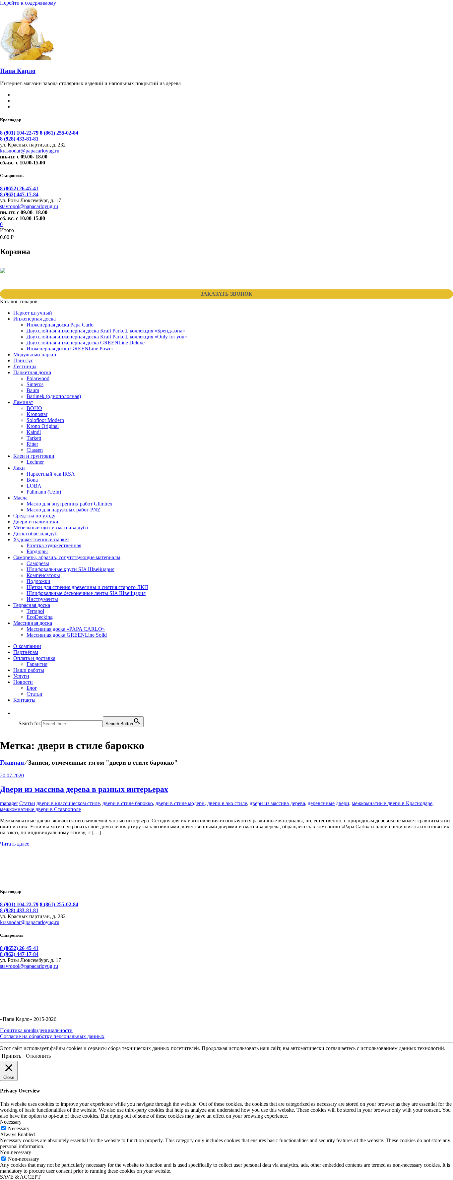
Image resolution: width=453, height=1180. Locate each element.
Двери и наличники (35, 521)
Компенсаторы (43, 575)
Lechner (35, 462)
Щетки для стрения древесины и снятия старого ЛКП (87, 587)
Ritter (32, 444)
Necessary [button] (11, 1122)
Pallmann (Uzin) (44, 492)
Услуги (21, 676)
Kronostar (37, 414)
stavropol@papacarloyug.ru (29, 206)
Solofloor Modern (45, 420)
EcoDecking (40, 617)
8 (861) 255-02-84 (59, 133)
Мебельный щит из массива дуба (50, 527)
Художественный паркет (41, 539)
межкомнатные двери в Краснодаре (392, 803)
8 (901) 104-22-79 (20, 133)
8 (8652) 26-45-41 (19, 188)
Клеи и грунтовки (33, 456)
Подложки (38, 581)
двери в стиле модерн (180, 803)
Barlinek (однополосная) (54, 396)
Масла (20, 498)
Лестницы (24, 366)
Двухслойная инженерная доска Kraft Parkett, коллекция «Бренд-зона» (106, 330)
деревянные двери (328, 803)
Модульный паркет (35, 354)
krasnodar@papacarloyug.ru (29, 150)
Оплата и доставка (34, 658)
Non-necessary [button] (15, 1152)
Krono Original (43, 426)
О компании (27, 646)
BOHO (34, 408)
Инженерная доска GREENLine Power (70, 348)
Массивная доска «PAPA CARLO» (66, 629)
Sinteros (35, 384)
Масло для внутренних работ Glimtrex (69, 503)
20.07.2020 (12, 775)
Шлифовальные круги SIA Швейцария (70, 569)
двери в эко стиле (227, 803)
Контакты (24, 700)
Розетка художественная (54, 545)
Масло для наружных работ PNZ (63, 509)
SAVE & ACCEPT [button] (20, 1177)
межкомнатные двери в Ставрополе (40, 809)
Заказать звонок (226, 294)
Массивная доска (32, 623)
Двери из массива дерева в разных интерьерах (84, 789)
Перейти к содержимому (28, 3)
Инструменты (42, 599)
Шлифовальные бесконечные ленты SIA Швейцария (86, 593)
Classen (35, 450)
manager (9, 803)
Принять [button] (11, 1056)
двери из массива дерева (277, 803)
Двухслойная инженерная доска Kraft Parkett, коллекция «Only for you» (107, 336)
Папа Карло (17, 70)
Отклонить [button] (38, 1056)
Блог (32, 688)
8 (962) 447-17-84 (19, 194)
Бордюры (37, 551)
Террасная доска (31, 605)
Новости (23, 682)
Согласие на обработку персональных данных (52, 1036)
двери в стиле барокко (127, 803)
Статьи (34, 694)
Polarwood (38, 378)
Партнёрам (25, 652)
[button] (22, 713)
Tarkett (34, 438)
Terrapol (35, 611)
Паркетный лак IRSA (51, 474)
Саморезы (38, 563)
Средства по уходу (34, 515)
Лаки (19, 468)
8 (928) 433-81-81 (19, 139)
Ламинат (23, 402)
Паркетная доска (32, 372)
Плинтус (23, 360)
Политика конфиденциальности (36, 1030)
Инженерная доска (34, 319)
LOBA (34, 486)
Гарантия (37, 664)
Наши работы (28, 670)
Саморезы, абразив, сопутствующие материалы (66, 557)
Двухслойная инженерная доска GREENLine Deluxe (86, 342)
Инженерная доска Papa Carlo (60, 324)
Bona (32, 480)
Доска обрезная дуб (35, 533)
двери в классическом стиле (68, 803)
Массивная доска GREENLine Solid (67, 635)
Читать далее (14, 844)
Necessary (19, 1128)
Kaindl (34, 432)
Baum (33, 390)
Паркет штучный (32, 313)
